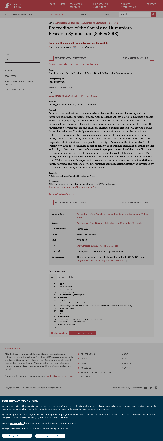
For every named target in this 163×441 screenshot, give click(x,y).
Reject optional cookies (50, 436)
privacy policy (17, 423)
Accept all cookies (17, 436)
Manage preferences (11, 429)
